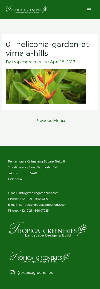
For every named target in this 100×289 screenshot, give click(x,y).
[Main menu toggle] (89, 9)
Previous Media (50, 120)
